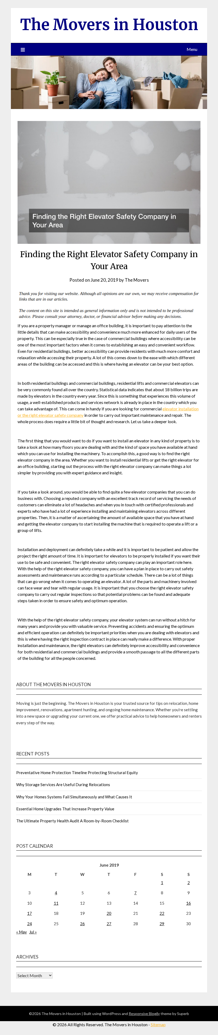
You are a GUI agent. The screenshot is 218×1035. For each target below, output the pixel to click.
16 (188, 903)
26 (82, 923)
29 (162, 923)
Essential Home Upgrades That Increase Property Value (65, 808)
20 (109, 913)
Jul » (33, 931)
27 (109, 923)
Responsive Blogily (144, 1013)
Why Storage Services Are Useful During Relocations (63, 784)
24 (29, 923)
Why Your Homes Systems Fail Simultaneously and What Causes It (74, 796)
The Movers (137, 280)
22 (162, 913)
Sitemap (158, 1024)
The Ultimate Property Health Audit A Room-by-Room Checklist (72, 820)
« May (21, 931)
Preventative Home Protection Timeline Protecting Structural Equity (77, 772)
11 (56, 903)
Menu (192, 49)
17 (29, 913)
